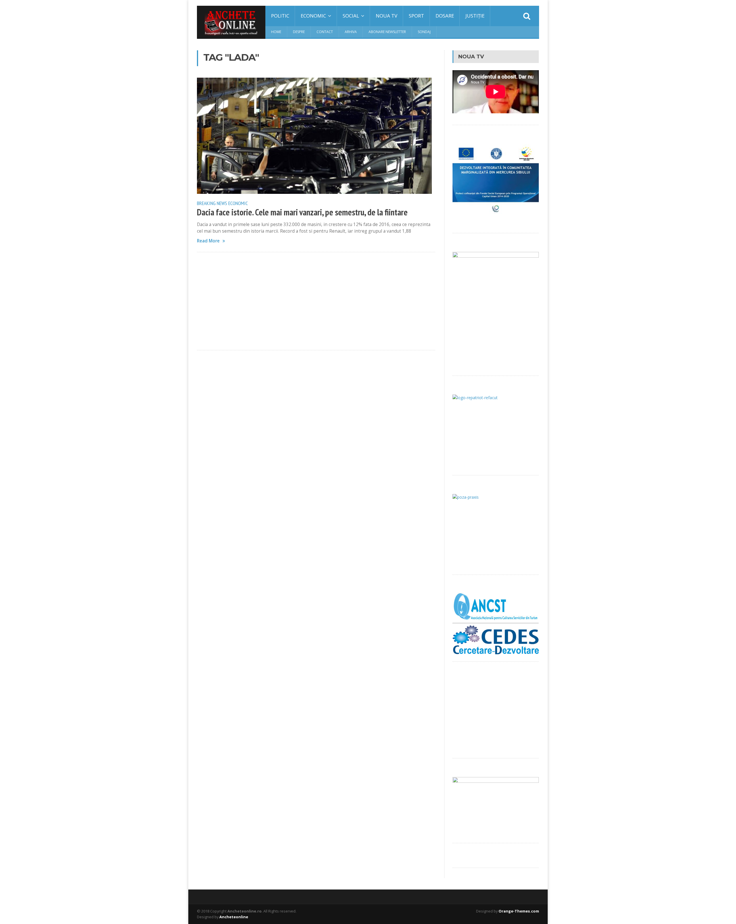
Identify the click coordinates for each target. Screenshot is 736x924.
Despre (299, 31)
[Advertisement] (316, 301)
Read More (208, 241)
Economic (238, 203)
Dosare (445, 15)
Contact (325, 31)
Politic (280, 15)
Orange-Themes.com (519, 911)
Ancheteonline (233, 916)
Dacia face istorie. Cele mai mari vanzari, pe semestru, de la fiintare (302, 212)
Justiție (474, 15)
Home (276, 31)
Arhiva (351, 31)
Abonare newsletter (387, 31)
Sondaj (424, 31)
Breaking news (212, 203)
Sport (416, 15)
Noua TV (386, 15)
